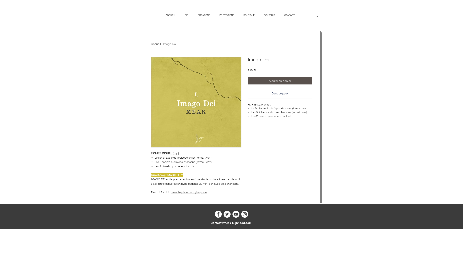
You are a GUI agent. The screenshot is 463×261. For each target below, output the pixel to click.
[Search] (316, 15)
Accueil (156, 44)
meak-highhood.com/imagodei (189, 192)
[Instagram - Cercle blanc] (244, 214)
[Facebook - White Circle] (218, 214)
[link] (280, 93)
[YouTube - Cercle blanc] (235, 214)
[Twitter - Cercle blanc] (227, 214)
